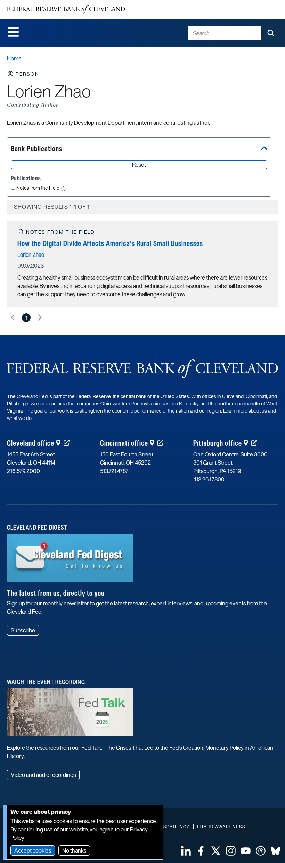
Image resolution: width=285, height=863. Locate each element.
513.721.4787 (114, 471)
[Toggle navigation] (13, 32)
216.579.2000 (23, 471)
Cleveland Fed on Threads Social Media (260, 851)
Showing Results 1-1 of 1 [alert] (52, 206)
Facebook (201, 851)
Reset (139, 164)
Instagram (231, 851)
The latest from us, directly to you (56, 593)
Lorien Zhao (30, 254)
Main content (34, 3)
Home (14, 58)
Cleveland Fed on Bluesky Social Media (275, 851)
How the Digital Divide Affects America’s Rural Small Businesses (110, 243)
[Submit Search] (270, 33)
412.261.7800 (209, 479)
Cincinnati (124, 443)
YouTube (246, 851)
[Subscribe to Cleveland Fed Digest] (70, 560)
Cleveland (30, 443)
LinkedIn (186, 851)
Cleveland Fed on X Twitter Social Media (216, 851)
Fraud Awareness (221, 827)
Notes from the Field (41, 188)
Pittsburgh (217, 443)
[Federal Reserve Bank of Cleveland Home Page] (66, 9)
